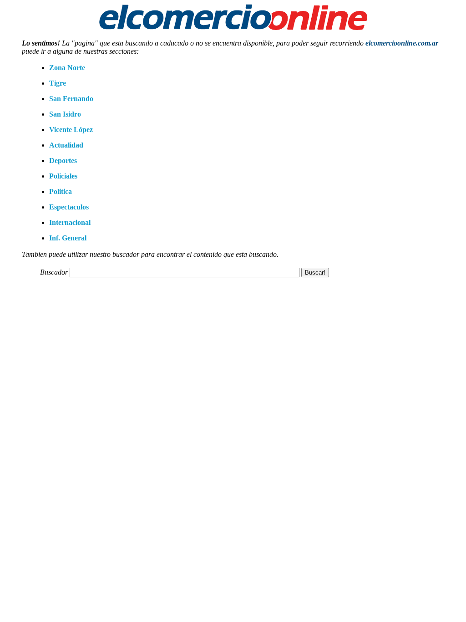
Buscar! (315, 272)
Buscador (54, 272)
